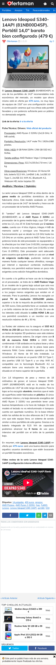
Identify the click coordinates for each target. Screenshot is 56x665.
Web (48, 610)
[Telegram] (44, 515)
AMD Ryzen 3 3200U (25, 505)
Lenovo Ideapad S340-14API (23, 508)
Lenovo (5, 508)
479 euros (34, 101)
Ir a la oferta (26, 121)
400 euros (29, 502)
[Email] (50, 515)
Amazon (18, 10)
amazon (39, 502)
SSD (48, 508)
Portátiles (6, 10)
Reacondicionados (41, 10)
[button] (3, 3)
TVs (27, 10)
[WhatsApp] (38, 515)
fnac (38, 505)
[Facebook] (10, 515)
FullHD (44, 505)
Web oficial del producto (38, 128)
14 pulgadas (18, 502)
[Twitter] (27, 515)
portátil (41, 508)
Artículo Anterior (9, 598)
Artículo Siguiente (45, 598)
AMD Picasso (8, 505)
